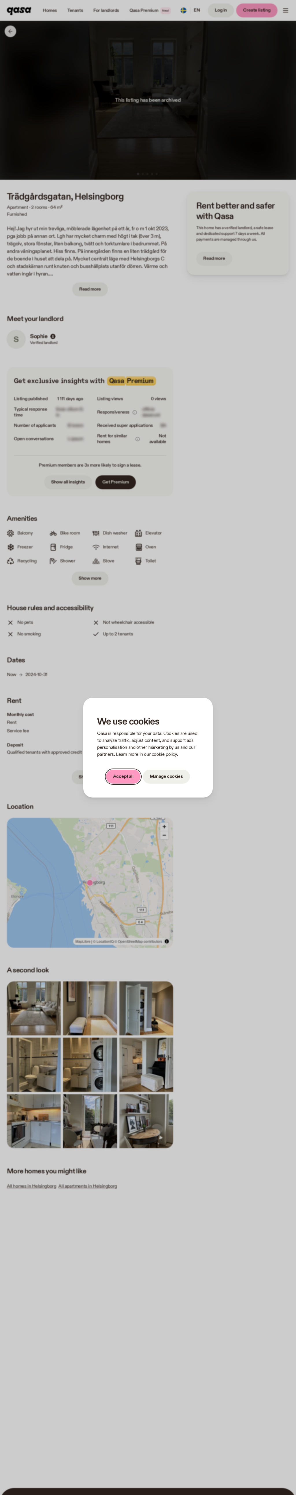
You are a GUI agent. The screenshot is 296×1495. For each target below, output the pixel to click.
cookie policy (164, 754)
